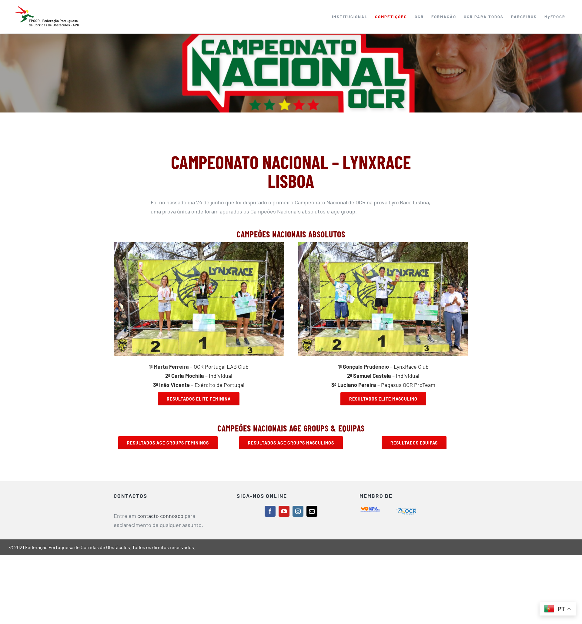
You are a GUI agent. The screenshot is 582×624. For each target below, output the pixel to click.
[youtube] (284, 511)
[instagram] (298, 511)
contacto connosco (160, 515)
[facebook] (270, 511)
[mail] (311, 511)
